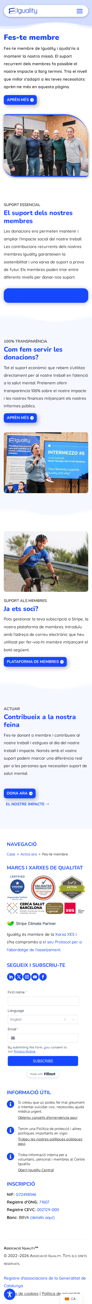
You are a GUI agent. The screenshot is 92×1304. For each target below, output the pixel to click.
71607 (44, 1201)
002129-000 (48, 1209)
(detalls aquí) (42, 1217)
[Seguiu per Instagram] (27, 977)
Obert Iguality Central (36, 1170)
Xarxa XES (65, 934)
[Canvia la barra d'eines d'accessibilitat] (10, 1294)
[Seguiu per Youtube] (35, 977)
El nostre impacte (25, 804)
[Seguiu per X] (19, 977)
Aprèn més (18, 99)
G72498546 (26, 1194)
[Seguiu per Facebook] (43, 977)
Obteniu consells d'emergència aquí (47, 1117)
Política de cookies (21, 1293)
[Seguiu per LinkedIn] (11, 977)
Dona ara (17, 793)
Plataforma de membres (33, 661)
